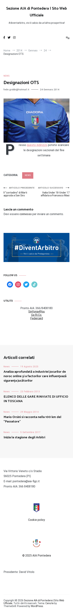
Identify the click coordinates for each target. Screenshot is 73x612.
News (6, 76)
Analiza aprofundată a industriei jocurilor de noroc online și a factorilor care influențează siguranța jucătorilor (35, 376)
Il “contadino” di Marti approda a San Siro (19, 192)
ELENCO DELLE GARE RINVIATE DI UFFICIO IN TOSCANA (36, 399)
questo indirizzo (37, 145)
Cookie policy (36, 520)
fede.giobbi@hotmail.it (16, 89)
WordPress (37, 606)
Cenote (49, 603)
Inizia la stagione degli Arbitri (24, 437)
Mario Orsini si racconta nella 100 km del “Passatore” (32, 419)
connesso (25, 214)
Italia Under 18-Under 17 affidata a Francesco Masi (53, 192)
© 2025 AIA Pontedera (36, 555)
